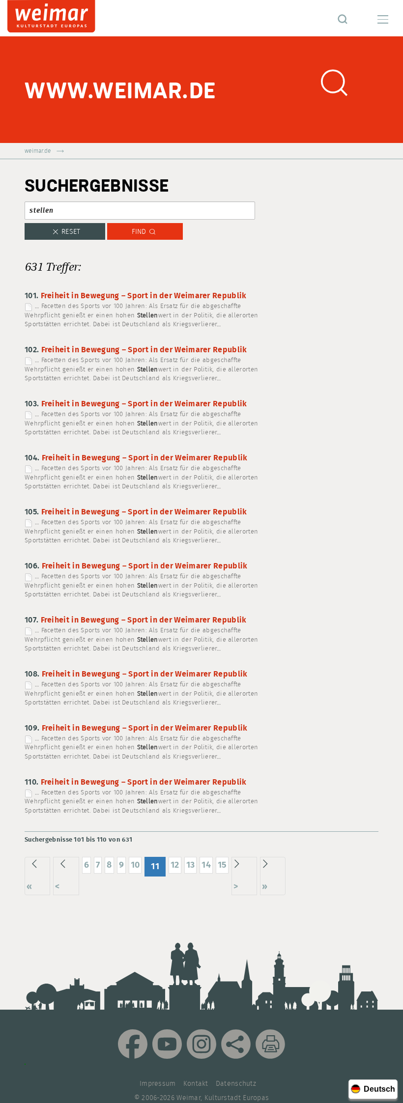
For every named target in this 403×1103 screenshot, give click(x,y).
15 (222, 865)
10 (135, 865)
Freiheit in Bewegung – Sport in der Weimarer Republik (144, 296)
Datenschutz (236, 1083)
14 (206, 865)
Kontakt (195, 1083)
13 (190, 865)
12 (175, 865)
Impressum (158, 1083)
